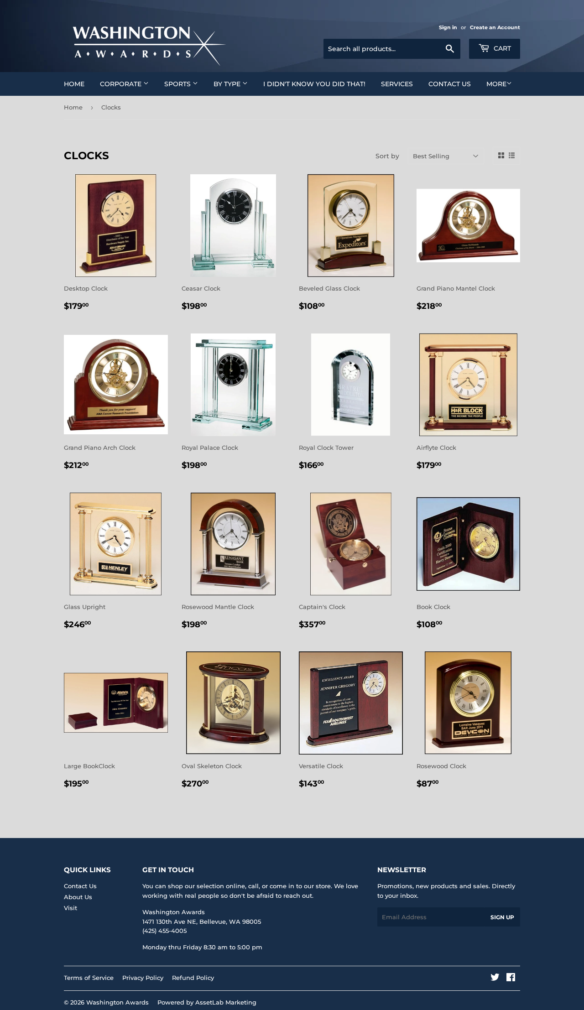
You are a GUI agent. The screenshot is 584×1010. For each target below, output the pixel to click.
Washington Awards (117, 1002)
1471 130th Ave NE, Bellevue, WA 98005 (201, 921)
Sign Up (502, 917)
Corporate (121, 84)
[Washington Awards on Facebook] (511, 978)
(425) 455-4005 (164, 930)
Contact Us (449, 84)
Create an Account (495, 27)
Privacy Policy (142, 977)
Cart (501, 48)
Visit (70, 907)
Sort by (387, 156)
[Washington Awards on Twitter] (495, 978)
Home (74, 84)
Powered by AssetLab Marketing (206, 1002)
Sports (178, 84)
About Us (78, 897)
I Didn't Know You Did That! (314, 84)
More (496, 84)
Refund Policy (193, 977)
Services (397, 84)
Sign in (448, 27)
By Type (228, 84)
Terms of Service (89, 977)
